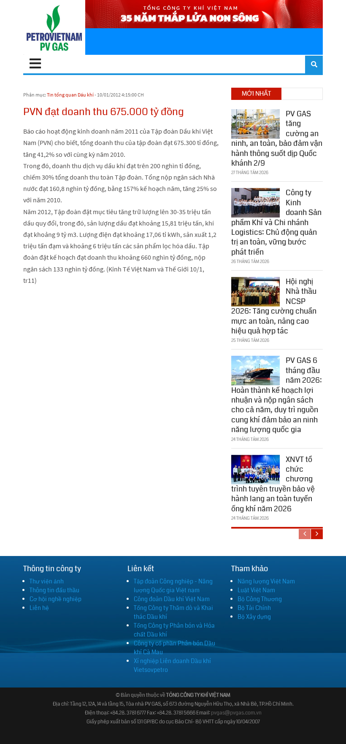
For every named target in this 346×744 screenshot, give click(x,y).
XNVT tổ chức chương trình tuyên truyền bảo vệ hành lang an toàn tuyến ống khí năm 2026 (273, 484)
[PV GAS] (54, 27)
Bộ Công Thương (260, 599)
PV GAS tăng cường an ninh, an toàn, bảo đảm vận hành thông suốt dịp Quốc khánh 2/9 (276, 138)
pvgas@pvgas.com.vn (236, 713)
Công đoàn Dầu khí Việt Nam (172, 599)
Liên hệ (39, 608)
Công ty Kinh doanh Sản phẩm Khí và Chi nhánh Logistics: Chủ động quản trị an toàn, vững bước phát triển (276, 222)
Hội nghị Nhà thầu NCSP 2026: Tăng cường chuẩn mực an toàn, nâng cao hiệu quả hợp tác (273, 306)
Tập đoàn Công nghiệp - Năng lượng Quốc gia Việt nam (173, 585)
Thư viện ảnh (47, 581)
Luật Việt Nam (256, 590)
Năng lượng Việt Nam (266, 581)
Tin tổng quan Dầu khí (70, 94)
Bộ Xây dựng (254, 616)
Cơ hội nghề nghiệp (55, 599)
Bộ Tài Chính (254, 608)
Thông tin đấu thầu (54, 590)
